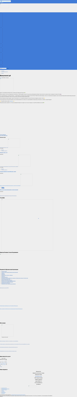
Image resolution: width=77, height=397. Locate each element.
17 (0, 363)
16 (6, 362)
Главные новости (4, 150)
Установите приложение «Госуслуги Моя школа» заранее (9, 166)
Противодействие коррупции (7, 58)
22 (5, 363)
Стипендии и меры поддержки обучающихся (9, 23)
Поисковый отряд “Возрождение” (7, 32)
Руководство (4, 17)
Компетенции (5, 62)
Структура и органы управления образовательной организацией (11, 14)
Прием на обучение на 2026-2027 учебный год (9, 63)
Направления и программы (6, 51)
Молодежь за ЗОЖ (5, 56)
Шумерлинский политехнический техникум (18, 394)
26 (2, 364)
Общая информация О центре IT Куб (7, 49)
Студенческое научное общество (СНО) (8, 39)
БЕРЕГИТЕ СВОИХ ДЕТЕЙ (3, 135)
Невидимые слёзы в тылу (4, 147)
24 (0, 364)
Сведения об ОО (4, 12)
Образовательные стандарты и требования (8, 26)
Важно (3, 73)
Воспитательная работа (5, 27)
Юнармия (4, 40)
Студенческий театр (5, 35)
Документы (4, 15)
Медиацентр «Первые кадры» (7, 29)
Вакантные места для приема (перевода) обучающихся (10, 22)
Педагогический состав (6, 18)
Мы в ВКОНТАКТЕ (5, 38)
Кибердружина (5, 36)
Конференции (3, 134)
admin (1, 77)
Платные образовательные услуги (7, 20)
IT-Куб (2, 47)
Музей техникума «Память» (6, 33)
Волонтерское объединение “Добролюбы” (8, 37)
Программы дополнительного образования (8, 30)
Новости (4, 45)
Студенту (3, 52)
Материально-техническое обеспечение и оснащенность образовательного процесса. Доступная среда (16, 19)
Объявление (1, 69)
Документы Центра (5, 50)
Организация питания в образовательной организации (10, 25)
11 (1, 362)
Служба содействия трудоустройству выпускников (9, 57)
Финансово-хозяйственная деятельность (8, 21)
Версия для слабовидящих (6, 1)
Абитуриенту (4, 392)
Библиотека (4, 53)
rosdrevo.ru (11, 101)
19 (2, 363)
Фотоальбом (4, 46)
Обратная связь (5, 65)
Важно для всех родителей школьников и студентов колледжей (10, 185)
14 (4, 362)
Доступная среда (5, 41)
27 (3, 364)
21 (4, 363)
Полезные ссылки (5, 59)
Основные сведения (5, 13)
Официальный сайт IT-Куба (6, 48)
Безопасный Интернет (6, 54)
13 (3, 362)
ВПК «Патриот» (5, 42)
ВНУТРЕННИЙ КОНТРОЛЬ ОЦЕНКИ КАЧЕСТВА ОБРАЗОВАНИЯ (10, 66)
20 (3, 363)
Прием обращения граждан (38, 376)
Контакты (3, 64)
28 (4, 364)
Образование (4, 16)
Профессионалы (4, 43)
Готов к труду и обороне (6, 55)
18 (1, 363)
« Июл (1, 366)
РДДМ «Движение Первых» (6, 31)
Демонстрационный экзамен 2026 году (8, 44)
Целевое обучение (5, 61)
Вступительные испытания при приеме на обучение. (10, 60)
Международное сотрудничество (7, 24)
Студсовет (4, 34)
